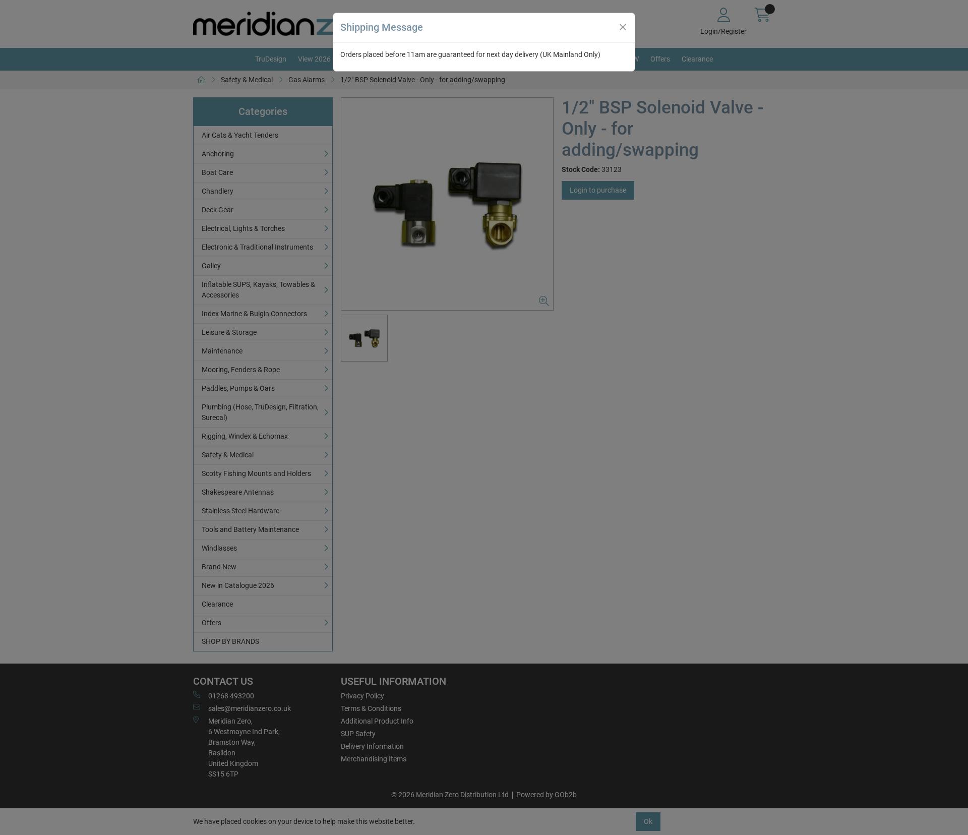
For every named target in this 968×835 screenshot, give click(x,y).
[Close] (622, 27)
